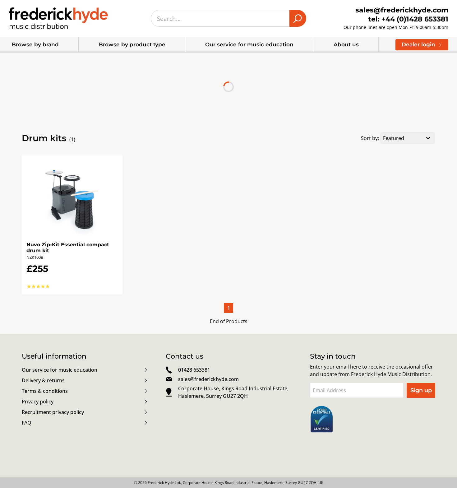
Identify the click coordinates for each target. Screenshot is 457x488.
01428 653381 (194, 369)
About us (346, 44)
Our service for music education (249, 44)
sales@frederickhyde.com (208, 379)
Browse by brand (35, 44)
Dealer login (418, 44)
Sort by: (370, 138)
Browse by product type (132, 44)
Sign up (421, 390)
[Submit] (297, 18)
